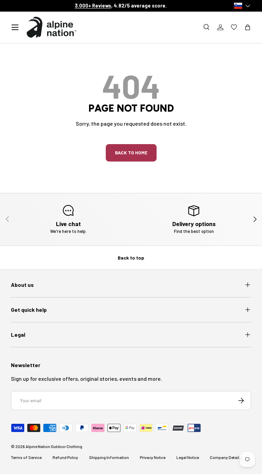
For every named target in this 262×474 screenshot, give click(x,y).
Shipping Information (109, 457)
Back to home (131, 152)
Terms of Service (26, 457)
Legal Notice (187, 457)
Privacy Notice (152, 457)
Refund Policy (65, 457)
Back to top (131, 258)
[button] (247, 27)
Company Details (226, 457)
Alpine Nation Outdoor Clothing (54, 446)
